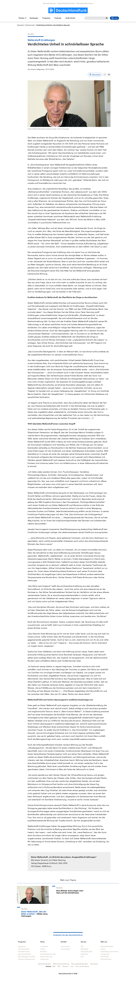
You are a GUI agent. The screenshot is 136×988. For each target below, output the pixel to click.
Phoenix (65, 966)
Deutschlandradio (49, 3)
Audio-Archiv (70, 18)
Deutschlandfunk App (48, 954)
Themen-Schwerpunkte (26, 959)
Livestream (44, 946)
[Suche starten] (106, 18)
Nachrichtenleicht (24, 954)
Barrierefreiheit (106, 959)
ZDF (58, 966)
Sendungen (34, 18)
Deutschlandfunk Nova (85, 3)
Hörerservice (65, 946)
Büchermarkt (30, 25)
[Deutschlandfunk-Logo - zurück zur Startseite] (68, 10)
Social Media (65, 949)
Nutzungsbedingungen (79, 964)
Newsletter (84, 949)
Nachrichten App (46, 956)
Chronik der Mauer (82, 966)
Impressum (94, 964)
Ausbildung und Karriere (109, 951)
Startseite (20, 25)
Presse (103, 949)
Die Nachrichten (24, 951)
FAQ (82, 946)
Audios (42, 949)
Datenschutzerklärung (61, 964)
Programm (46, 18)
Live (116, 18)
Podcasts (58, 18)
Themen (21, 18)
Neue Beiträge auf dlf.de (26, 956)
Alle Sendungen (24, 949)
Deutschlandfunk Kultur (66, 3)
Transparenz (105, 954)
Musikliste (84, 954)
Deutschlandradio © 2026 (68, 973)
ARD (53, 966)
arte (72, 966)
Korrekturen (105, 956)
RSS (82, 956)
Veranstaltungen (86, 951)
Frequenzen (44, 959)
